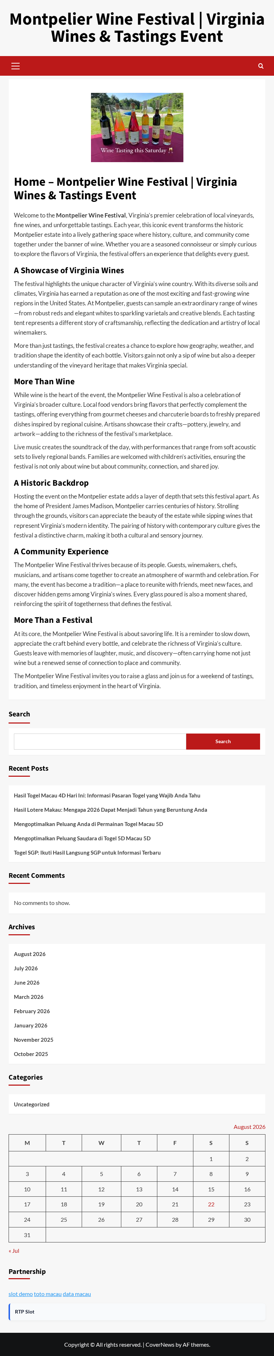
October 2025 (31, 1054)
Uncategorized (32, 1104)
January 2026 (30, 1025)
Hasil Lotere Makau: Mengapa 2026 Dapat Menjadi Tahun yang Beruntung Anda (110, 809)
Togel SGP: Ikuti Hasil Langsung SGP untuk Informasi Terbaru (87, 852)
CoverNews (160, 1344)
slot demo (21, 1293)
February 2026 (32, 1011)
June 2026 (27, 982)
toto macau (48, 1293)
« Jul (14, 1250)
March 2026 (29, 997)
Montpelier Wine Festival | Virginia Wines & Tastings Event (137, 28)
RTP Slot (24, 1312)
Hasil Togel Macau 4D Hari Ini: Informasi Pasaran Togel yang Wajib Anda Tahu (107, 795)
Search (19, 714)
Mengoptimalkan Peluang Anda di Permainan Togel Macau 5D (88, 824)
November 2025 (34, 1039)
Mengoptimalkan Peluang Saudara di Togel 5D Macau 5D (82, 838)
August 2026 (30, 954)
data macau (77, 1293)
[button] (16, 65)
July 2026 (26, 968)
